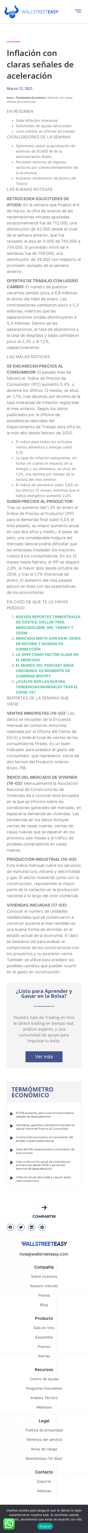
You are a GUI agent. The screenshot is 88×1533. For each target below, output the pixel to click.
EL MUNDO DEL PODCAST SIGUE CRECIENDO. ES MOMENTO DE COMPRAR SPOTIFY (45, 670)
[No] (81, 1519)
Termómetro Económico (31, 97)
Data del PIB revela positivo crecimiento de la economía (45, 1151)
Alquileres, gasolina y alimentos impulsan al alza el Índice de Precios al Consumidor (45, 1127)
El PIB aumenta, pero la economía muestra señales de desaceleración (45, 1114)
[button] (10, 1227)
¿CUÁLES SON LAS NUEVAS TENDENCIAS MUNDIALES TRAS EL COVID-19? (47, 686)
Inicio (10, 97)
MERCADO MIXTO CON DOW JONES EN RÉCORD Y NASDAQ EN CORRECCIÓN (48, 643)
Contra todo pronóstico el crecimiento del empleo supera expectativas (44, 1139)
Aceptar (45, 1526)
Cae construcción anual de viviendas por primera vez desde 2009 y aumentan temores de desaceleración (43, 1165)
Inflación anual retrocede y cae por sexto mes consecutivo (43, 1179)
